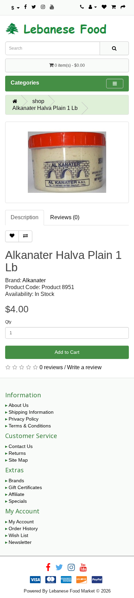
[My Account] (93, 7)
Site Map (18, 460)
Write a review (84, 367)
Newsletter (20, 542)
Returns (17, 453)
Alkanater (34, 280)
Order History (23, 528)
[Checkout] (123, 7)
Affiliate (16, 494)
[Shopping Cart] (113, 7)
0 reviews (51, 367)
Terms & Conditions (30, 425)
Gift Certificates (25, 487)
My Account (21, 521)
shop (38, 101)
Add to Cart (67, 352)
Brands (16, 480)
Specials (18, 501)
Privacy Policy (23, 419)
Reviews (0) (64, 217)
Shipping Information (31, 412)
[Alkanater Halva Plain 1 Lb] (67, 162)
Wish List (18, 535)
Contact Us (21, 446)
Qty (8, 322)
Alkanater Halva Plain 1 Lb (45, 108)
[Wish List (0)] (104, 7)
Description (24, 217)
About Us (19, 405)
